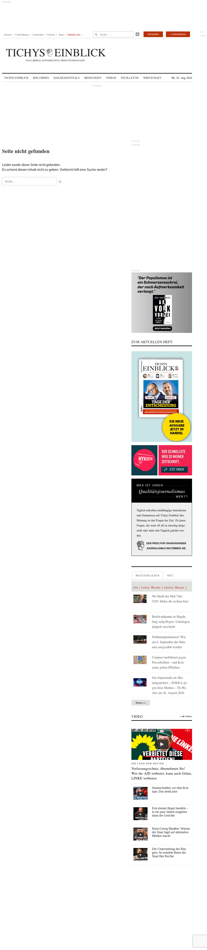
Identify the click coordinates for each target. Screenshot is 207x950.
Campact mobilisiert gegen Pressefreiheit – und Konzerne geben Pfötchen (169, 662)
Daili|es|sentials (67, 78)
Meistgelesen (148, 575)
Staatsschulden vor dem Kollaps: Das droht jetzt (170, 789)
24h (135, 587)
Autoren (7, 34)
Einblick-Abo (74, 34)
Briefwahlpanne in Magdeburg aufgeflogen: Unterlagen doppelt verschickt (171, 621)
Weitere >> (140, 702)
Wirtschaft (152, 78)
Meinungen (92, 78)
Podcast (51, 34)
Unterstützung (22, 34)
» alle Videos (186, 716)
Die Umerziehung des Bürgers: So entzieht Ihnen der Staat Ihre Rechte (169, 852)
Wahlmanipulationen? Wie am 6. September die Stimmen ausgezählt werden (169, 642)
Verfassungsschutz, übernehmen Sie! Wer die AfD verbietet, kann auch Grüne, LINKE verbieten (161, 773)
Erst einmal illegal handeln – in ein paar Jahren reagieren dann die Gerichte (170, 811)
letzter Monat (174, 587)
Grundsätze (38, 34)
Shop (61, 34)
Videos (111, 78)
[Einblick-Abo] (161, 396)
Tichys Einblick (16, 78)
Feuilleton (130, 78)
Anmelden (153, 34)
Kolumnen (41, 78)
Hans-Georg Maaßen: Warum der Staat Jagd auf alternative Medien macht (171, 832)
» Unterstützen (178, 34)
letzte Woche (151, 587)
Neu (170, 575)
